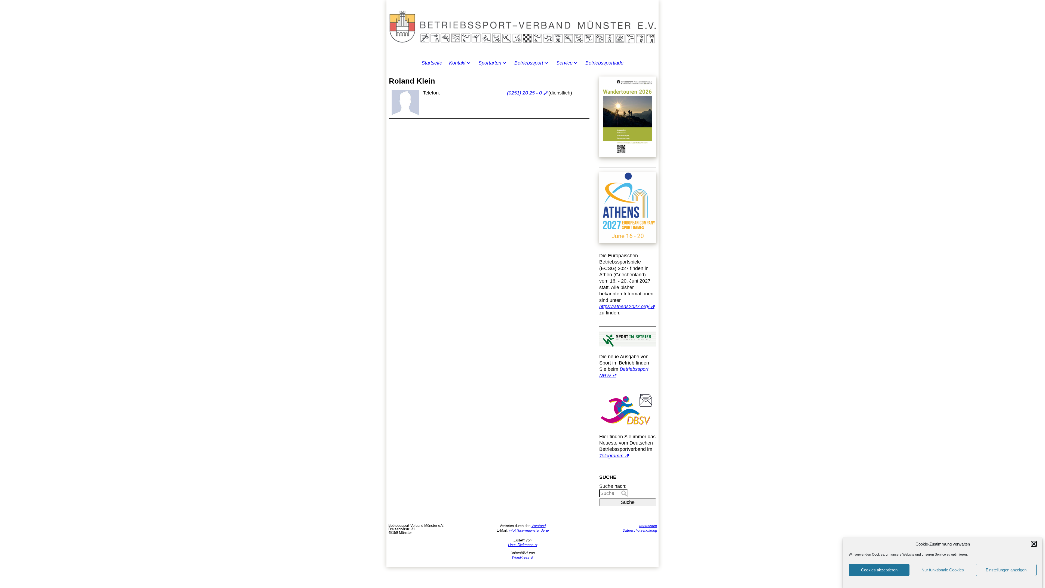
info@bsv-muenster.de (527, 530)
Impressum (648, 526)
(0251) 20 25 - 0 (524, 93)
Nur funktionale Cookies (942, 570)
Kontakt (457, 63)
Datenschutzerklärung (640, 530)
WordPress (520, 557)
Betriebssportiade (604, 63)
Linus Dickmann (520, 545)
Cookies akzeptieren (879, 570)
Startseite (432, 63)
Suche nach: (612, 486)
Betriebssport (528, 63)
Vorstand (538, 526)
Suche (628, 502)
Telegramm (611, 455)
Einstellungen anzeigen (1006, 570)
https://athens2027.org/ (624, 306)
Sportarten (489, 63)
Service (564, 63)
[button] (1034, 544)
